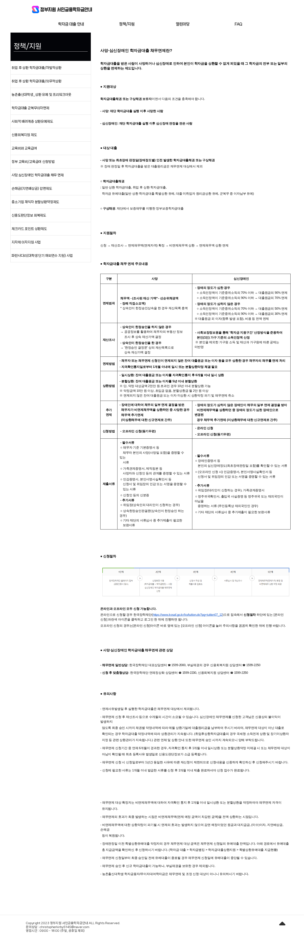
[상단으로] (282, 925)
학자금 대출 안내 (71, 24)
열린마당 (183, 24)
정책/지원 (127, 24)
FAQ (238, 24)
